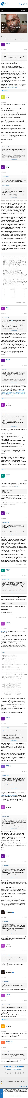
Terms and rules (9, 1081)
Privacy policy (16, 1081)
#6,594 (25, 861)
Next (19, 1066)
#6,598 (25, 1000)
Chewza (8, 622)
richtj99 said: (5, 185)
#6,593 (25, 812)
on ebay (8, 527)
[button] (2, 10)
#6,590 (25, 628)
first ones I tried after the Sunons (9, 795)
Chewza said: (5, 727)
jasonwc (8, 43)
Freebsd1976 (9, 1041)
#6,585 (25, 365)
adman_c (8, 765)
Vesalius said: (5, 53)
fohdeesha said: (5, 955)
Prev (9, 1066)
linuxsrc (8, 474)
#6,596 (25, 950)
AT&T (12, 62)
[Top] (26, 1081)
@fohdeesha (4, 631)
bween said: (4, 369)
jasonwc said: (5, 146)
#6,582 (25, 102)
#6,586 (25, 409)
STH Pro (2, 1079)
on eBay (17, 486)
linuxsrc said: (5, 522)
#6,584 (25, 313)
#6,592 (25, 771)
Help (21, 1081)
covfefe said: (5, 1051)
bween (7, 307)
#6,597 (25, 977)
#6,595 (25, 917)
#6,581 (25, 49)
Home (24, 1081)
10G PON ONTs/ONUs (12, 87)
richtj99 (8, 96)
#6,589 (25, 575)
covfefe (8, 1025)
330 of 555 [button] (14, 1066)
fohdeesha (5, 31)
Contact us (3, 1081)
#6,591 (25, 723)
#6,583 (25, 172)
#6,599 (25, 1031)
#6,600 (25, 1047)
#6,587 (25, 480)
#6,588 (25, 518)
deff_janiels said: (5, 775)
